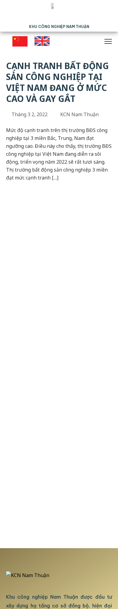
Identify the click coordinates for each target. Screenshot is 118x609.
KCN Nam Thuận (79, 114)
